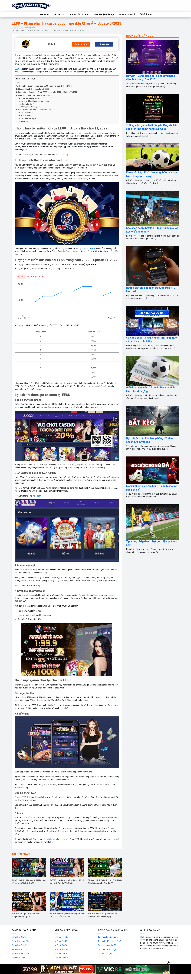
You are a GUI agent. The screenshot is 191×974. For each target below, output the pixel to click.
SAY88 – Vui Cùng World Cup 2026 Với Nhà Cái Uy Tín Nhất (67, 881)
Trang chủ (15, 30)
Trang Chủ (43, 14)
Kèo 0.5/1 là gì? (104, 953)
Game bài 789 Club (20, 953)
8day (37, 585)
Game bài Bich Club (20, 945)
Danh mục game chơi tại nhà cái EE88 (34, 110)
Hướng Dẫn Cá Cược (79, 14)
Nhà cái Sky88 (61, 945)
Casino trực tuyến (29, 118)
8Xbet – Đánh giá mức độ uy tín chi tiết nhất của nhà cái (67, 915)
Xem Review (81, 44)
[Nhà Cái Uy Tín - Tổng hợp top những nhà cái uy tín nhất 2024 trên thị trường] (34, 5)
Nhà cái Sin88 (61, 941)
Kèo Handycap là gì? (106, 945)
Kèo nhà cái (59, 14)
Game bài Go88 (18, 958)
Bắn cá (25, 121)
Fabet (38, 496)
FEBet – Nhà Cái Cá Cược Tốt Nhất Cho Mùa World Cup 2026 (105, 881)
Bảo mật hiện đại (28, 104)
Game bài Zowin (19, 937)
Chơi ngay (104, 44)
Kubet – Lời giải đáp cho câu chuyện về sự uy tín (25, 915)
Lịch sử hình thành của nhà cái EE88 (33, 89)
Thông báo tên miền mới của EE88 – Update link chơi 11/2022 (44, 86)
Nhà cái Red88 (61, 958)
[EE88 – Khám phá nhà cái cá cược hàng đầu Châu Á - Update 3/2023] (26, 44)
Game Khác (145, 14)
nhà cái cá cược (89, 248)
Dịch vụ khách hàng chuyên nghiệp (35, 101)
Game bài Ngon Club (21, 941)
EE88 (17, 69)
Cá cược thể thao (28, 113)
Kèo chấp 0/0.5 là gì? (107, 949)
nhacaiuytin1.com (57, 839)
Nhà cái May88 (61, 949)
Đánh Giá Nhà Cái (127, 14)
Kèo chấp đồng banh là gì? (109, 941)
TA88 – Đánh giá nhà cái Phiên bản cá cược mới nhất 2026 (28, 881)
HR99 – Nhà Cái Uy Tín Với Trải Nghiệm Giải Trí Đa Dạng (103, 915)
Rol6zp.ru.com (146, 937)
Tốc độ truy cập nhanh (30, 98)
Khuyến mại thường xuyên (32, 107)
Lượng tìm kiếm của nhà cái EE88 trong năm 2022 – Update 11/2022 (47, 92)
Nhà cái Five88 (61, 937)
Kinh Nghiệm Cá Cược (104, 14)
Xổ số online (27, 116)
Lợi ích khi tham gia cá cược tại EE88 (34, 95)
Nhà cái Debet (61, 953)
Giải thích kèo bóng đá (107, 937)
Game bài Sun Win (20, 949)
